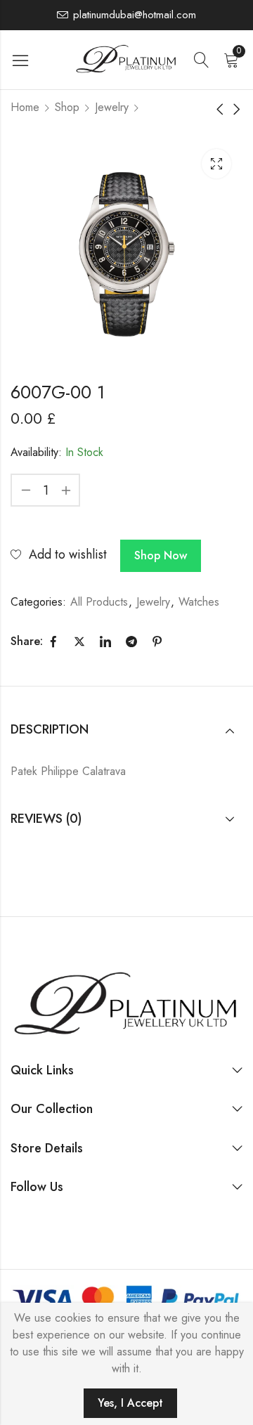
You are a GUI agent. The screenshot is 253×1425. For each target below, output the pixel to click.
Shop (67, 107)
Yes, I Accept (130, 1403)
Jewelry (112, 107)
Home (25, 107)
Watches (199, 602)
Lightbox (216, 163)
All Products (99, 602)
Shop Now (160, 555)
